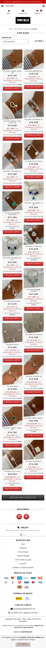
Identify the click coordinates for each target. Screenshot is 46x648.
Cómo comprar (23, 552)
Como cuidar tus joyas (23, 560)
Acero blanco (18, 29)
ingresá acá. (39, 625)
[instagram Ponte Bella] (19, 516)
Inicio (10, 29)
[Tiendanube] (23, 632)
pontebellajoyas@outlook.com (24, 609)
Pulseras (26, 29)
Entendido (23, 644)
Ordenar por (6, 37)
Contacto (23, 564)
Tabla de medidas (23, 556)
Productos (23, 548)
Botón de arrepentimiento (24, 627)
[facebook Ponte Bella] (26, 516)
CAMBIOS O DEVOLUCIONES (23, 567)
